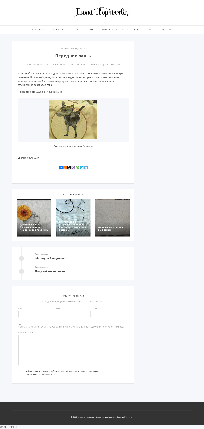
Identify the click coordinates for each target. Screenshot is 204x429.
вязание (75, 29)
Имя (21, 308)
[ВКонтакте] (61, 167)
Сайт (96, 308)
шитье (91, 29)
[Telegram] (86, 167)
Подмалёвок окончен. (50, 271)
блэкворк (72, 49)
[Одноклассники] (65, 167)
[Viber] (73, 167)
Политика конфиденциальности (40, 374)
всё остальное (131, 29)
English (152, 29)
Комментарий (26, 332)
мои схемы (38, 29)
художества (107, 29)
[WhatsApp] (77, 167)
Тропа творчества (102, 12)
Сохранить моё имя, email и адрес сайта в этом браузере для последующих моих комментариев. (71, 327)
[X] (69, 167)
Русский (167, 29)
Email (59, 308)
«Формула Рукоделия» (50, 258)
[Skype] (81, 167)
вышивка (58, 29)
